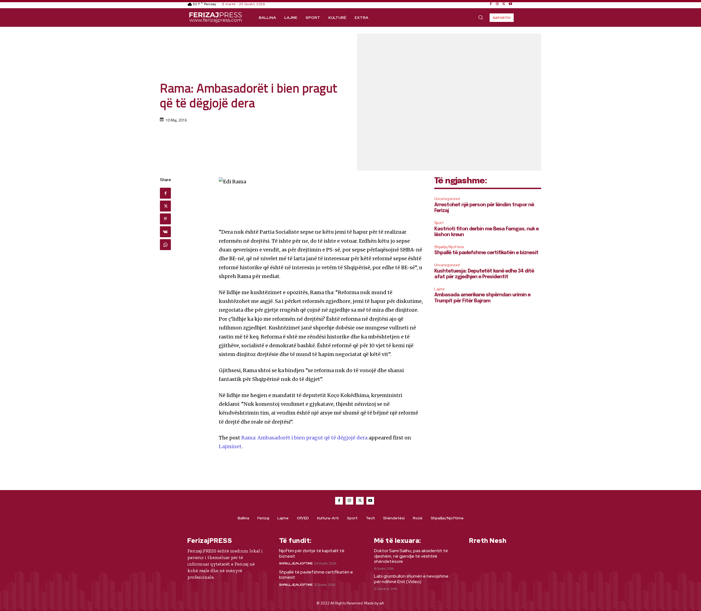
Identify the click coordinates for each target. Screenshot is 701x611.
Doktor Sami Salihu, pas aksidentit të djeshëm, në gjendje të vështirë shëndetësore (411, 556)
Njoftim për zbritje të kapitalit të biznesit (311, 553)
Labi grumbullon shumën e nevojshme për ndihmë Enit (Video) (411, 578)
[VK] (165, 231)
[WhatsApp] (165, 244)
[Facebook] (490, 4)
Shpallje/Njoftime (449, 247)
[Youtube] (510, 4)
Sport (439, 223)
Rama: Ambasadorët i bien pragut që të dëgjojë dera (304, 438)
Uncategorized (447, 198)
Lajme (439, 289)
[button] (480, 17)
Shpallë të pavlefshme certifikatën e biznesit (486, 252)
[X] (504, 4)
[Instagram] (497, 4)
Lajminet (230, 446)
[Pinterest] (165, 218)
